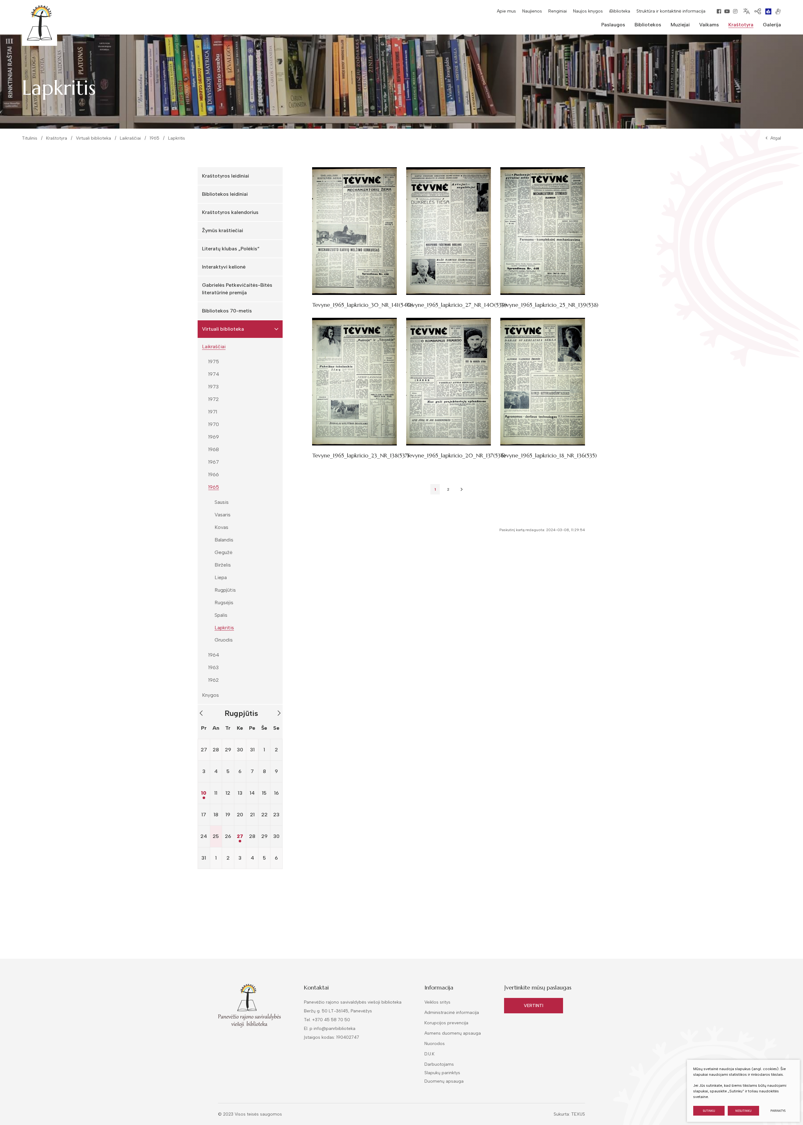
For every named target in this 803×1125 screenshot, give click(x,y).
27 (240, 836)
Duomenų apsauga (444, 1081)
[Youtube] (727, 11)
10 (203, 793)
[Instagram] (735, 11)
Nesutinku (743, 1110)
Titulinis (29, 138)
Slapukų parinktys (442, 1072)
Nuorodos (434, 1043)
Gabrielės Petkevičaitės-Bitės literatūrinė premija (237, 289)
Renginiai (557, 11)
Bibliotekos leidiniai (225, 194)
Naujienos (532, 11)
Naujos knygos (588, 11)
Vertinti (533, 1005)
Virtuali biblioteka (93, 138)
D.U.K (429, 1054)
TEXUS (578, 1114)
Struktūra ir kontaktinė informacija (670, 11)
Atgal (775, 138)
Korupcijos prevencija (446, 1023)
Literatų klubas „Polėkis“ (230, 249)
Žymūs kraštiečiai (222, 230)
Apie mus (506, 11)
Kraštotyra (56, 138)
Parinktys (777, 1110)
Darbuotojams (439, 1064)
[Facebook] (719, 11)
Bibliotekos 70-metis (227, 311)
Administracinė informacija (451, 1012)
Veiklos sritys (437, 1002)
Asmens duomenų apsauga (452, 1033)
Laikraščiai (130, 138)
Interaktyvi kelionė (224, 267)
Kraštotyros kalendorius (230, 212)
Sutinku (709, 1110)
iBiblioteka (619, 11)
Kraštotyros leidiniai (225, 176)
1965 (154, 138)
